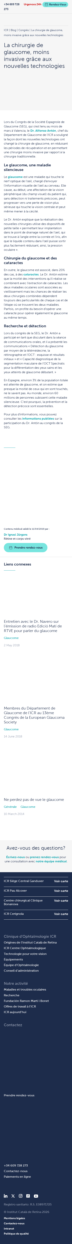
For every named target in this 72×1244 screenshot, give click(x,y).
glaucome (15, 176)
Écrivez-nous (15, 857)
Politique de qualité (16, 1233)
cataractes (31, 274)
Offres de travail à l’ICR (20, 1006)
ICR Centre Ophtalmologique (25, 948)
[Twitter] (13, 1196)
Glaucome (11, 638)
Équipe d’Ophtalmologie (21, 965)
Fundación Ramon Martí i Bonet (26, 1000)
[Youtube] (36, 1196)
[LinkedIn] (5, 1196)
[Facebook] (28, 1196)
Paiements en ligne (17, 1176)
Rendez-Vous (57, 4)
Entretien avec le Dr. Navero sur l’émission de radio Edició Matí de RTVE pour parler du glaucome (33, 626)
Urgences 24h (32, 4)
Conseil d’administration (21, 970)
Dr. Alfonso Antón (43, 130)
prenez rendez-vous (44, 857)
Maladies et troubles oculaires (25, 989)
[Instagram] (20, 1196)
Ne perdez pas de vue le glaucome (34, 799)
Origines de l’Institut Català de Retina (30, 942)
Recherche (11, 995)
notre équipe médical (51, 861)
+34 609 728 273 (12, 7)
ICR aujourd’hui (15, 1012)
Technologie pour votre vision (25, 953)
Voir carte (61, 881)
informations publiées (38, 418)
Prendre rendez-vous (28, 547)
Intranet (9, 1228)
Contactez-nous (15, 1171)
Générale (10, 806)
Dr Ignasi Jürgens (15, 534)
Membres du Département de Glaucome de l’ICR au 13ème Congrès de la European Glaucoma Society (34, 715)
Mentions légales (14, 1218)
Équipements (13, 959)
